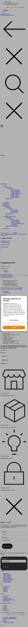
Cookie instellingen (14, 320)
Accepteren (14, 327)
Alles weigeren (14, 323)
